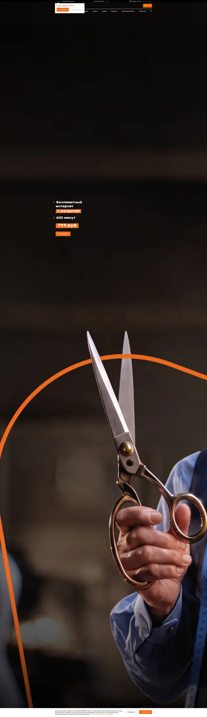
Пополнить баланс (128, 11)
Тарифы (85, 11)
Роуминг (114, 11)
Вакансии (142, 11)
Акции (104, 11)
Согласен (145, 712)
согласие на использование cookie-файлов (101, 714)
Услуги (95, 11)
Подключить (63, 233)
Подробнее (131, 712)
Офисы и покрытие (147, 1)
